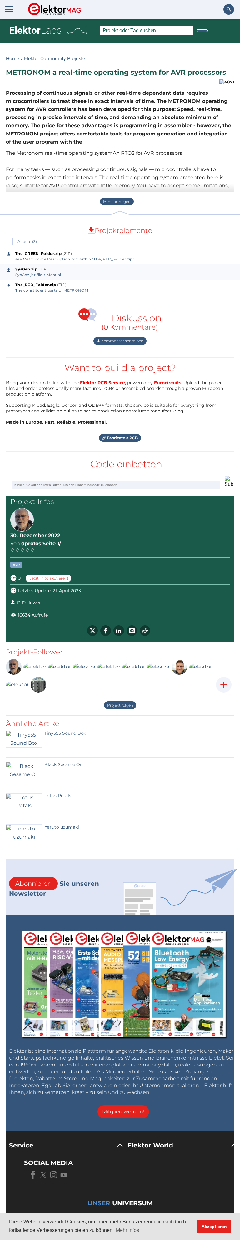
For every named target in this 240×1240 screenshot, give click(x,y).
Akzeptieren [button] (214, 1226)
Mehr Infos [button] (127, 1230)
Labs (35, 30)
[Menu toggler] (8, 9)
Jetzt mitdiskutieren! (48, 578)
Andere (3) (27, 241)
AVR (16, 565)
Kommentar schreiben (121, 341)
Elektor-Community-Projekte (54, 59)
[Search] (202, 30)
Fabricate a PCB (122, 438)
